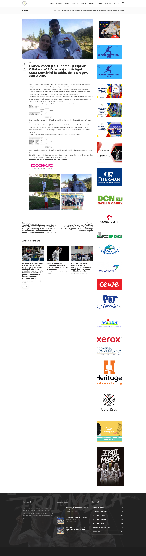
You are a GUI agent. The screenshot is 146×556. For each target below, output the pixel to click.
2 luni (67, 521)
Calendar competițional (108, 511)
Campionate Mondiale (108, 519)
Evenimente (99, 3)
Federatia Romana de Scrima (28, 281)
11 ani (37, 281)
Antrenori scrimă (108, 507)
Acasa (54, 10)
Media (91, 3)
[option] (33, 264)
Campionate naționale (108, 523)
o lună (67, 511)
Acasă (51, 3)
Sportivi (75, 3)
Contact (108, 3)
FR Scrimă (59, 3)
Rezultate (84, 3)
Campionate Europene (108, 515)
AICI (30, 122)
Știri (59, 10)
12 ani (61, 271)
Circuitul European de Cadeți (108, 527)
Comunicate (108, 531)
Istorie (67, 3)
